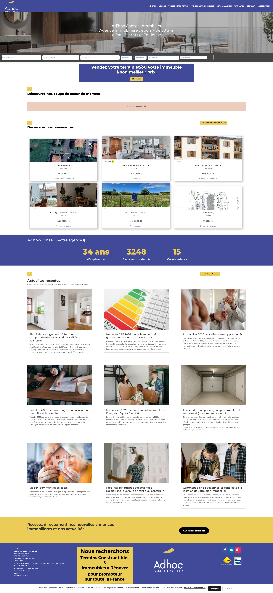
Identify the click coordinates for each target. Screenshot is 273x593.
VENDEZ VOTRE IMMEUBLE (203, 6)
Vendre (162, 6)
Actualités (239, 6)
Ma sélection (263, 6)
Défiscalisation (224, 6)
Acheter (153, 6)
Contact (251, 6)
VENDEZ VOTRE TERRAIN (178, 6)
